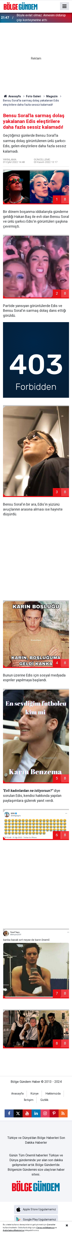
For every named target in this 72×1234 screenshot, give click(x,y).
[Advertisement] (36, 558)
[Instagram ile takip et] (45, 1113)
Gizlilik (44, 1100)
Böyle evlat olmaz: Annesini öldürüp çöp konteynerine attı (41, 17)
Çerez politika (43, 1227)
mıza (52, 1227)
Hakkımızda (53, 1093)
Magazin (52, 96)
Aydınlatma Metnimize (13, 1230)
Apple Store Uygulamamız (39, 1209)
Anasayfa (14, 96)
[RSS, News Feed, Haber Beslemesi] (63, 1113)
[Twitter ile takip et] (18, 1113)
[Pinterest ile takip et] (54, 1113)
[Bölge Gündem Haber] (20, 6)
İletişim (28, 1100)
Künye (35, 1093)
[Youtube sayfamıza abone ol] (27, 1113)
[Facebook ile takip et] (9, 1113)
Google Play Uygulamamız (39, 1219)
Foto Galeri (33, 96)
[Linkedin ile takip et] (36, 1113)
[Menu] (64, 6)
